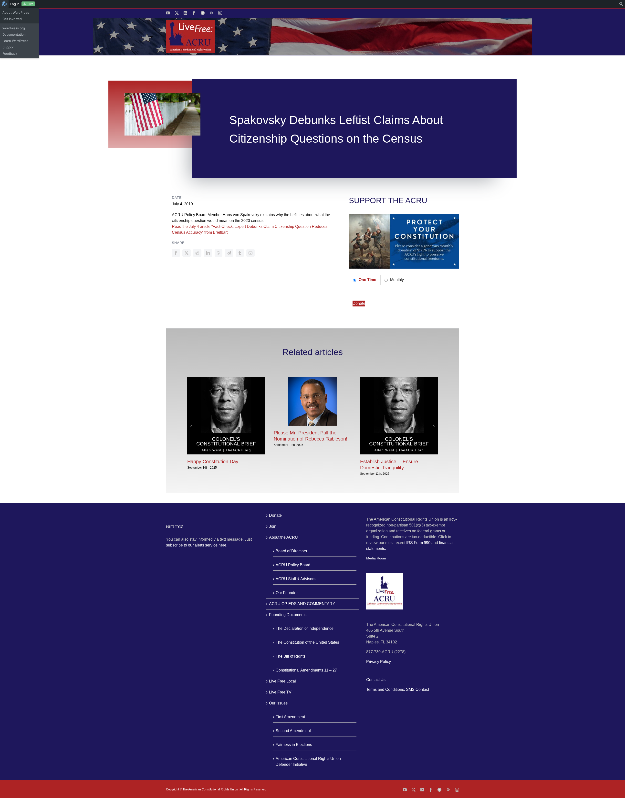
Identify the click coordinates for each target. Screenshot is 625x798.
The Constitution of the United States (307, 642)
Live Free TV (280, 692)
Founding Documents (287, 615)
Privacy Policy (378, 662)
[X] (186, 253)
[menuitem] (4, 4)
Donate (359, 303)
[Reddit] (197, 253)
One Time (367, 280)
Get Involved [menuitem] (12, 19)
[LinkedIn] (208, 253)
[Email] (250, 253)
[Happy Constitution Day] (226, 379)
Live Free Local (282, 681)
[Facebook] (175, 253)
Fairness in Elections (294, 745)
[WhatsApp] (218, 253)
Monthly (396, 280)
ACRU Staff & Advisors (295, 579)
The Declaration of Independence (304, 628)
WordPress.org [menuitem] (13, 28)
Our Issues (278, 703)
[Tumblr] (239, 253)
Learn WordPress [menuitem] (15, 41)
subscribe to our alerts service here (196, 545)
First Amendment (290, 717)
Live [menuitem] (31, 4)
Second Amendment (293, 731)
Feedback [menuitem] (9, 53)
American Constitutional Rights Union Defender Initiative (308, 761)
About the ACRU (283, 537)
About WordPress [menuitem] (15, 12)
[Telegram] (229, 253)
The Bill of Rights (290, 656)
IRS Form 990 (418, 543)
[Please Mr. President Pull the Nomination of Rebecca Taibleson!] (312, 379)
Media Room (376, 558)
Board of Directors (291, 551)
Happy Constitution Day (212, 461)
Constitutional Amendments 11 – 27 (306, 670)
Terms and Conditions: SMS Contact (397, 689)
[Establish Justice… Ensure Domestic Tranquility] (399, 379)
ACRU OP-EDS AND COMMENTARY (302, 604)
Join (272, 526)
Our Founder (287, 593)
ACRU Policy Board (293, 565)
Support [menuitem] (8, 47)
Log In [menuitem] (15, 4)
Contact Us (375, 680)
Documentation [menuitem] (14, 34)
